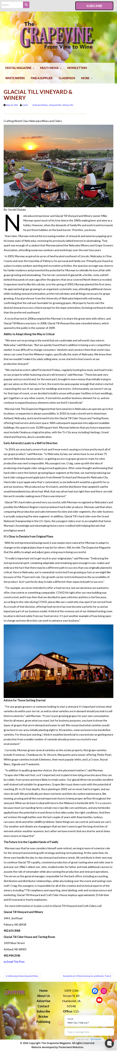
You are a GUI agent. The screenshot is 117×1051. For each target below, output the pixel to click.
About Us (43, 996)
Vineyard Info (55, 105)
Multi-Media (49, 67)
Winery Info (68, 105)
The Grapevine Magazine (56, 1043)
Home (43, 990)
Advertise (43, 1001)
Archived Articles (40, 105)
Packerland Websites (71, 1047)
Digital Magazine (18, 67)
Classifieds (67, 78)
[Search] (26, 5)
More (85, 78)
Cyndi (25, 105)
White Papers (15, 78)
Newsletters (77, 67)
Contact (43, 1006)
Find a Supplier (42, 78)
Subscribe (94, 6)
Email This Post (15, 961)
